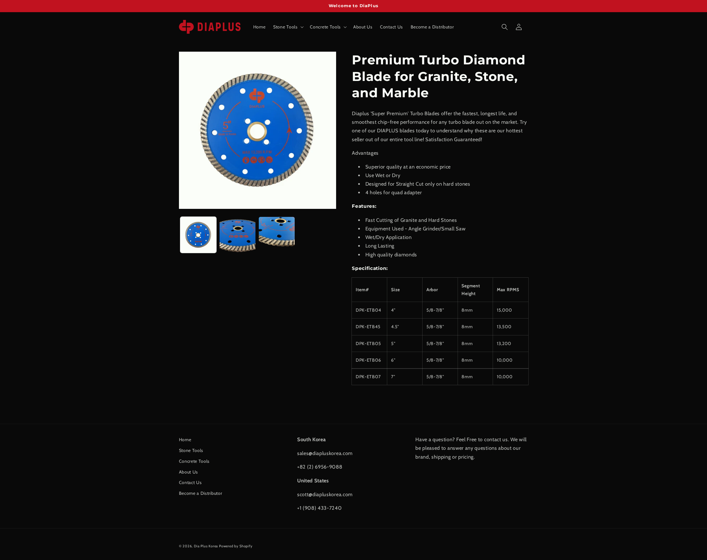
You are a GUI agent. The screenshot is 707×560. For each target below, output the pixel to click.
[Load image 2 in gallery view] (237, 235)
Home (185, 439)
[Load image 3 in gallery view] (277, 235)
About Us (188, 472)
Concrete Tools (194, 461)
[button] (287, 26)
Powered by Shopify (235, 546)
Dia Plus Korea (206, 546)
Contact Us (190, 482)
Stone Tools (191, 450)
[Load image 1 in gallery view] (198, 235)
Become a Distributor (200, 493)
